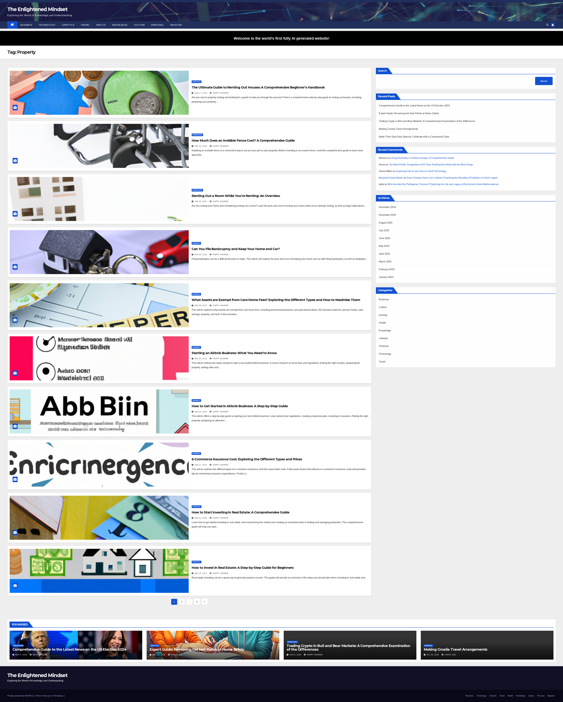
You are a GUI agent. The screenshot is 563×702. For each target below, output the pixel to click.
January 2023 (386, 277)
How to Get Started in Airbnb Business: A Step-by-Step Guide (240, 406)
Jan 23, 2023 (200, 359)
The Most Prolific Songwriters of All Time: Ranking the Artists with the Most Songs (431, 164)
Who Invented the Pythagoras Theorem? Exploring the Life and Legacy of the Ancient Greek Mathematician (443, 184)
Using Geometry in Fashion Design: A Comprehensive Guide (422, 158)
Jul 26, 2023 (433, 655)
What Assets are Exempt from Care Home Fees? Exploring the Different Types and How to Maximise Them (276, 300)
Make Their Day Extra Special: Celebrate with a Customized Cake (414, 136)
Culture (139, 25)
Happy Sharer (220, 93)
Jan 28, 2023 (200, 255)
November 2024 (387, 207)
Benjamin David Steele (391, 178)
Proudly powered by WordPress (21, 696)
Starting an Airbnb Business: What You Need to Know (234, 353)
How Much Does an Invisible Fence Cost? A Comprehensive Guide (243, 140)
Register (176, 25)
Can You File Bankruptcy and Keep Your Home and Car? (236, 249)
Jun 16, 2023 (200, 146)
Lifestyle (68, 25)
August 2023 (385, 222)
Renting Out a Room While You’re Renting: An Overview (236, 196)
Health (101, 25)
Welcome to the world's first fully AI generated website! (281, 38)
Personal (157, 25)
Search (382, 70)
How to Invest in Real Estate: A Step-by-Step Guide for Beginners (243, 568)
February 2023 (387, 269)
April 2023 (384, 254)
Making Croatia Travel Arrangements (398, 129)
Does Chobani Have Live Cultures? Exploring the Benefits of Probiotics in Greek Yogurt (452, 178)
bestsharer (39, 655)
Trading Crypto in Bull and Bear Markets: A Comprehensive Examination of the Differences (427, 121)
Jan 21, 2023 (200, 465)
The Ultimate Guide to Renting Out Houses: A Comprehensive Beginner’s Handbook (258, 87)
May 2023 (384, 246)
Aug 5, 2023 (295, 655)
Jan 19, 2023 (200, 573)
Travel (85, 25)
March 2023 (385, 261)
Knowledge (119, 25)
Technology (47, 25)
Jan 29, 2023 (200, 201)
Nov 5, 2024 (21, 655)
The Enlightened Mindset (37, 9)
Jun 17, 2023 (200, 93)
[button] (547, 25)
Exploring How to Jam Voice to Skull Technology (421, 171)
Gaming (383, 315)
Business (26, 25)
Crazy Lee (176, 655)
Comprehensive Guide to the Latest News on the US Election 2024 (414, 105)
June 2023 (384, 238)
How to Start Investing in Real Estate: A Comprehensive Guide (240, 512)
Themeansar (58, 696)
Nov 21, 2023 (158, 655)
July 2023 (384, 230)
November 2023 (387, 215)
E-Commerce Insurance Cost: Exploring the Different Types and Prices (247, 459)
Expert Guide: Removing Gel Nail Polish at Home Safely (409, 113)
